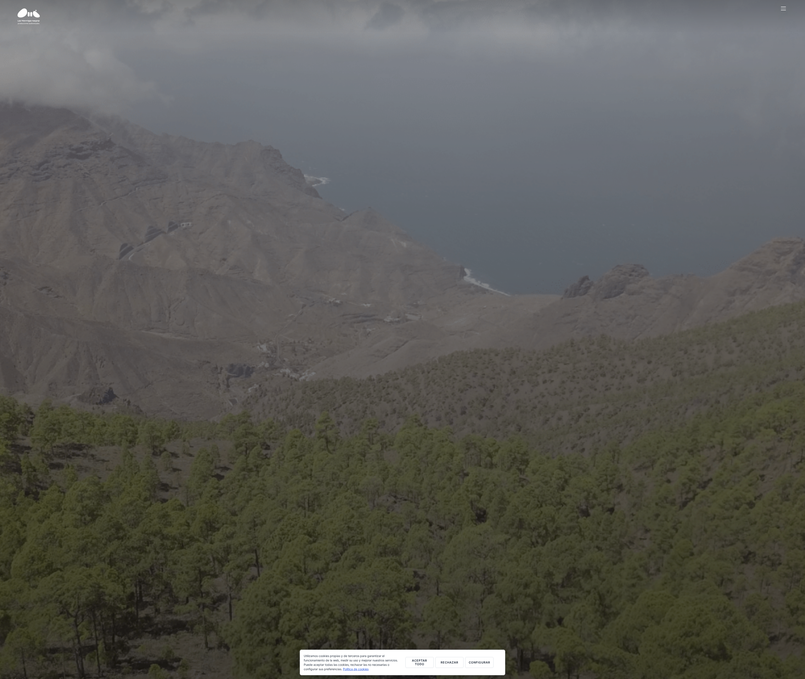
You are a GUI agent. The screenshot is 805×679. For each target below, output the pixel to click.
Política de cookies (356, 669)
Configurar (479, 662)
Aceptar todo (419, 662)
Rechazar (449, 662)
